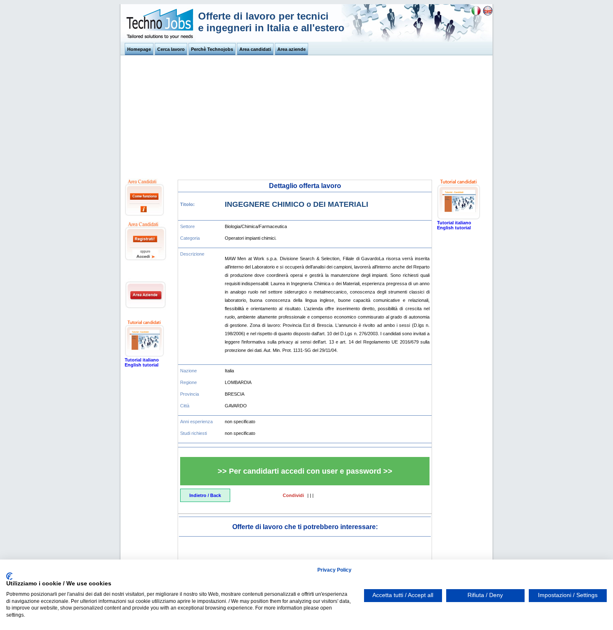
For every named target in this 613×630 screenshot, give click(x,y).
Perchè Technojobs (212, 49)
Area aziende (291, 49)
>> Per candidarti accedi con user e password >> (305, 471)
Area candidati (255, 49)
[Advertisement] (306, 116)
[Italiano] (476, 14)
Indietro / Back (205, 495)
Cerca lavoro (171, 49)
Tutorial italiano (142, 359)
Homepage (139, 49)
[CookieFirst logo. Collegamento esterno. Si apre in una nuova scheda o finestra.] (9, 576)
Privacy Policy (334, 570)
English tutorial (141, 364)
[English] (487, 14)
